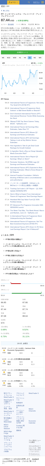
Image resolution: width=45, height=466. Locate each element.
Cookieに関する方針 (20, 426)
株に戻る (6, 11)
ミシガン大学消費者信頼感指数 (19, 359)
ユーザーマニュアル (9, 413)
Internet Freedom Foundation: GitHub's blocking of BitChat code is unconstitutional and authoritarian (25, 177)
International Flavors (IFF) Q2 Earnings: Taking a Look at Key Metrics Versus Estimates (24, 140)
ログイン (36, 2)
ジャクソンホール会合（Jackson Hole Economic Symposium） (21, 349)
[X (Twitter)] (37, 433)
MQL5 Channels (32, 410)
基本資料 (11, 24)
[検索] (28, 2)
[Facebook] (30, 433)
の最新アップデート (9, 402)
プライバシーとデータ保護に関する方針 (20, 420)
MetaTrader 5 (34, 393)
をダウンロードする (9, 438)
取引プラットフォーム (9, 395)
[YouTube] (30, 437)
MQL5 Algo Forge (8, 432)
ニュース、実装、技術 (8, 407)
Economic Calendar (32, 422)
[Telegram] (33, 433)
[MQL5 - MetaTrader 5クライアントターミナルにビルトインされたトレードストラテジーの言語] (3, 2)
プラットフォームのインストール (8, 445)
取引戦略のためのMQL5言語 (8, 420)
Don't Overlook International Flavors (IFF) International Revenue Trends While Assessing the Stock (27, 116)
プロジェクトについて (20, 394)
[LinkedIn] (33, 437)
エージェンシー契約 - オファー (20, 412)
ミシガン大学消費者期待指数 (18, 370)
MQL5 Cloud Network (7, 426)
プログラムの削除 (8, 450)
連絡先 (18, 430)
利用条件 (19, 403)
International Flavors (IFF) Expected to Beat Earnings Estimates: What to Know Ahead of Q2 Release (26, 170)
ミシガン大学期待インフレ (17, 381)
